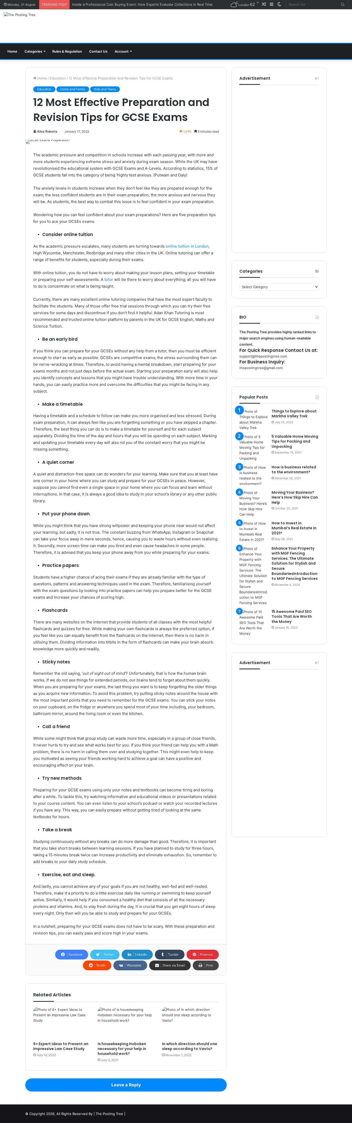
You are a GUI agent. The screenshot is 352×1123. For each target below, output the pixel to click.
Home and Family (72, 89)
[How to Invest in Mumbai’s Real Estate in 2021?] (253, 531)
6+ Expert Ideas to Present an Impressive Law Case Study (60, 1046)
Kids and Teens (105, 89)
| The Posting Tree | (109, 1114)
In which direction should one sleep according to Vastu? (189, 1046)
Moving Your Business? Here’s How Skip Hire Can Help (295, 497)
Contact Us (98, 51)
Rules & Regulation (67, 51)
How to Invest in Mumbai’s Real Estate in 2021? (294, 528)
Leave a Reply (126, 1084)
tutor (108, 279)
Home (12, 51)
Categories (33, 51)
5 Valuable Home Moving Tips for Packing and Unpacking (295, 441)
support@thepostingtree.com (263, 356)
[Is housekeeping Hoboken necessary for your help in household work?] (126, 1023)
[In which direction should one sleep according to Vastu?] (190, 1023)
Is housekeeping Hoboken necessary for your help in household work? (122, 1048)
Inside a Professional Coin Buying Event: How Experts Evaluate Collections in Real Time (142, 4)
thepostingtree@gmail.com (261, 368)
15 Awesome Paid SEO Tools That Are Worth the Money (292, 616)
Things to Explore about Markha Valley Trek (294, 414)
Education (58, 78)
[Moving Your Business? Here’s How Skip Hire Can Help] (253, 503)
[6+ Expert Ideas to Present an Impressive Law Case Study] (61, 1023)
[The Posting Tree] (20, 15)
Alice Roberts (47, 131)
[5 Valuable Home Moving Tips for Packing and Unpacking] (253, 447)
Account (122, 51)
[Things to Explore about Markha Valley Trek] (253, 419)
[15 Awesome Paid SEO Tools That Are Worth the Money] (253, 622)
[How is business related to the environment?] (253, 475)
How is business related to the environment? (294, 470)
